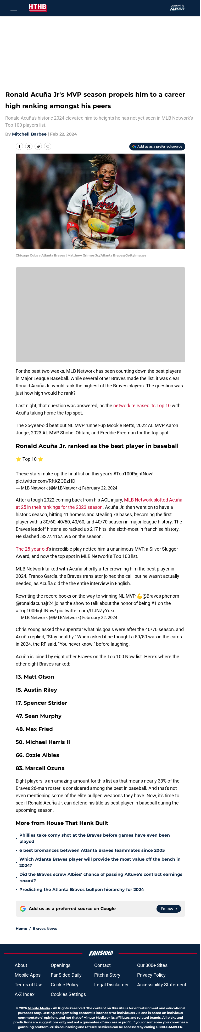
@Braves (151, 596)
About (21, 965)
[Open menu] (13, 8)
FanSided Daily (66, 975)
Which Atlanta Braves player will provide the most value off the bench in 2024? (100, 862)
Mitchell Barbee (29, 134)
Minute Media (39, 1008)
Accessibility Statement (161, 984)
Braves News (45, 928)
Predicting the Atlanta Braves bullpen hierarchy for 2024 (81, 889)
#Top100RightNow (132, 473)
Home (21, 928)
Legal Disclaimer (111, 984)
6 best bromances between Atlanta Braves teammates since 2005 (92, 850)
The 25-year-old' (32, 549)
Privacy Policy (151, 975)
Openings (60, 965)
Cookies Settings (68, 994)
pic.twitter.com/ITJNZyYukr (85, 610)
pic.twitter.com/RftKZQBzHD (45, 481)
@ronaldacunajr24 (35, 603)
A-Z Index (25, 994)
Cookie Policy (65, 984)
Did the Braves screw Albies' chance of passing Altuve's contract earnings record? (100, 877)
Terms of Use (28, 984)
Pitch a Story (107, 975)
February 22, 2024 (99, 488)
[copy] (47, 146)
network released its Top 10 (142, 405)
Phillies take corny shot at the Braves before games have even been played (94, 838)
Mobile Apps (28, 975)
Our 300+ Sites (152, 965)
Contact (102, 965)
